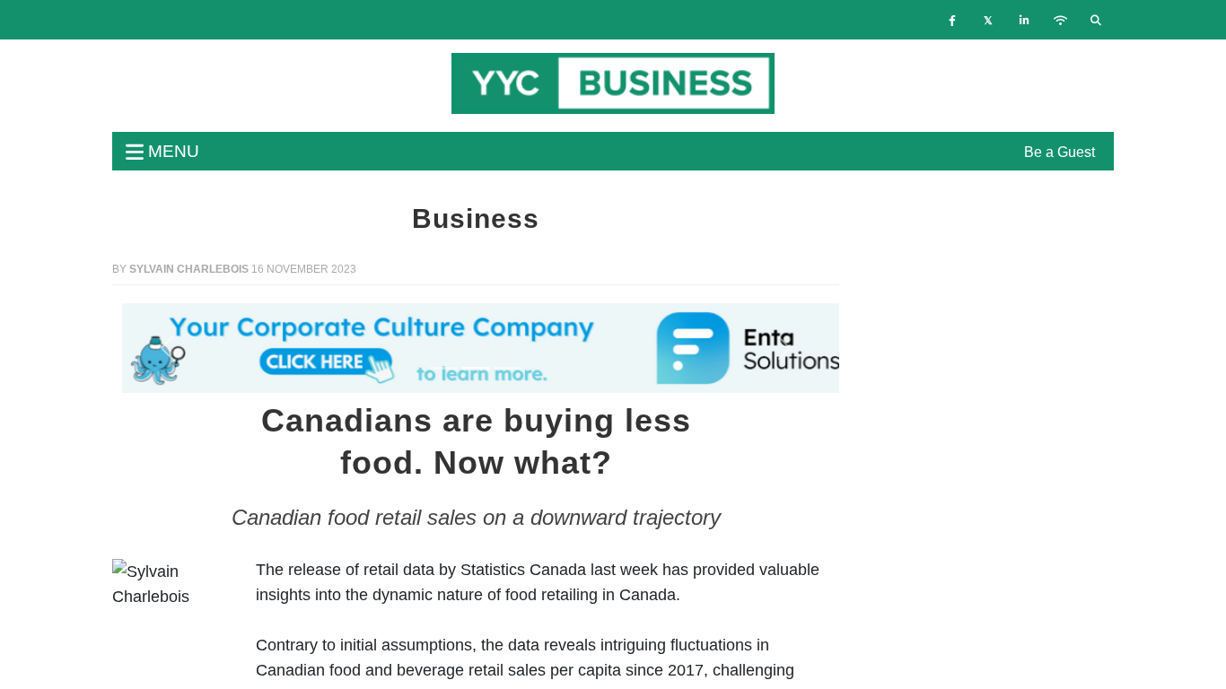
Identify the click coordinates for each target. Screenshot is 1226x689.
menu (171, 151)
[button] (167, 348)
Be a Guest (1059, 152)
